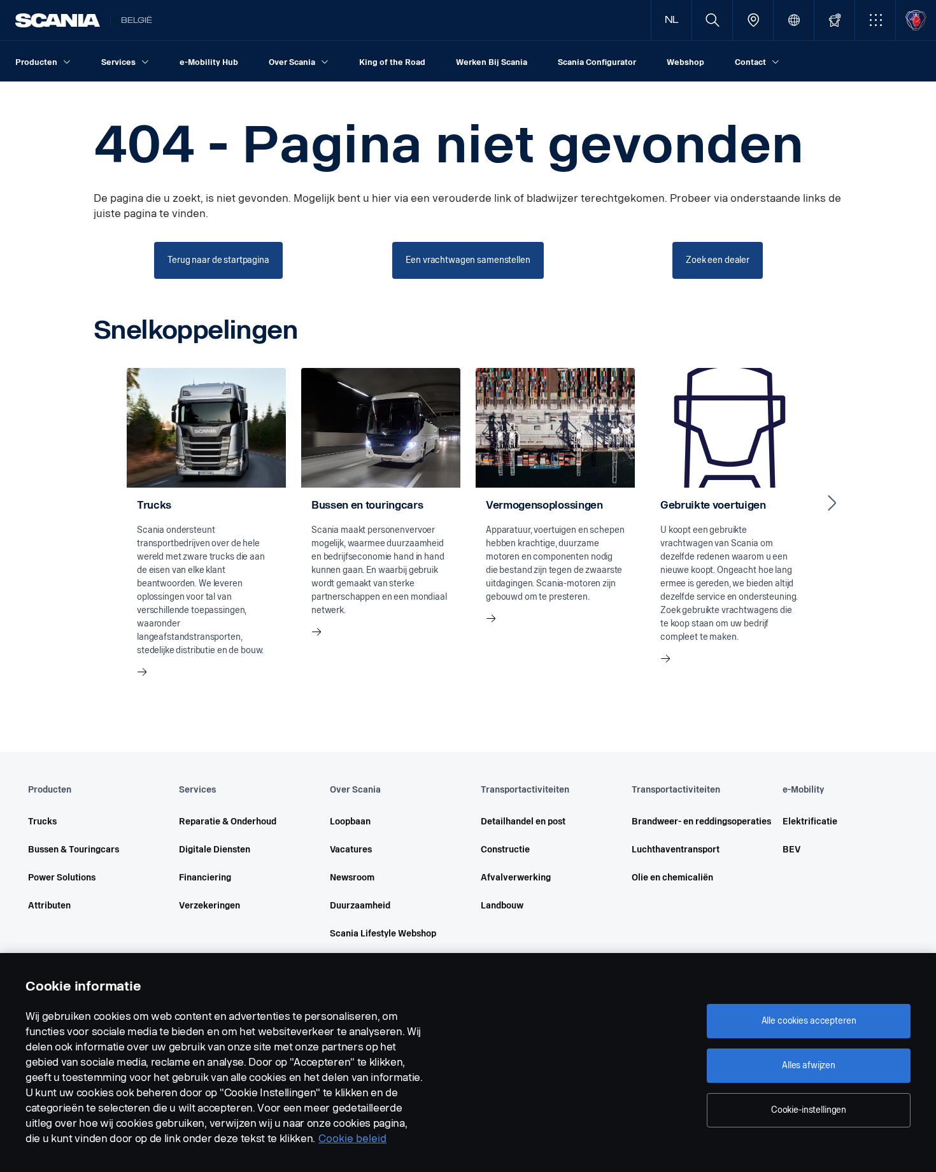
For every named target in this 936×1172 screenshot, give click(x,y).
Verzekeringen (209, 905)
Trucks (42, 821)
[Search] (712, 20)
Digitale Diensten (214, 849)
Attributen (49, 905)
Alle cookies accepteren (809, 1020)
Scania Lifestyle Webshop (383, 933)
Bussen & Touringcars (73, 849)
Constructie (505, 849)
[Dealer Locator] (753, 20)
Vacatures (351, 849)
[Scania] (57, 20)
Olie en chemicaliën (672, 877)
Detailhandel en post (523, 821)
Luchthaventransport (676, 849)
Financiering (205, 877)
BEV (791, 849)
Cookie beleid (352, 1139)
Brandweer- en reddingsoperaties (689, 821)
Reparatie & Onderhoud (227, 821)
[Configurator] (834, 20)
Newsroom (352, 877)
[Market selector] (794, 20)
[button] (875, 20)
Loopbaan (350, 821)
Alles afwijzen (808, 1065)
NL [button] (672, 20)
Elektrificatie (810, 821)
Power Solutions (62, 877)
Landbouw (502, 905)
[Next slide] (832, 503)
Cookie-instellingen (808, 1110)
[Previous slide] (104, 503)
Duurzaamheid (360, 905)
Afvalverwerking (516, 877)
